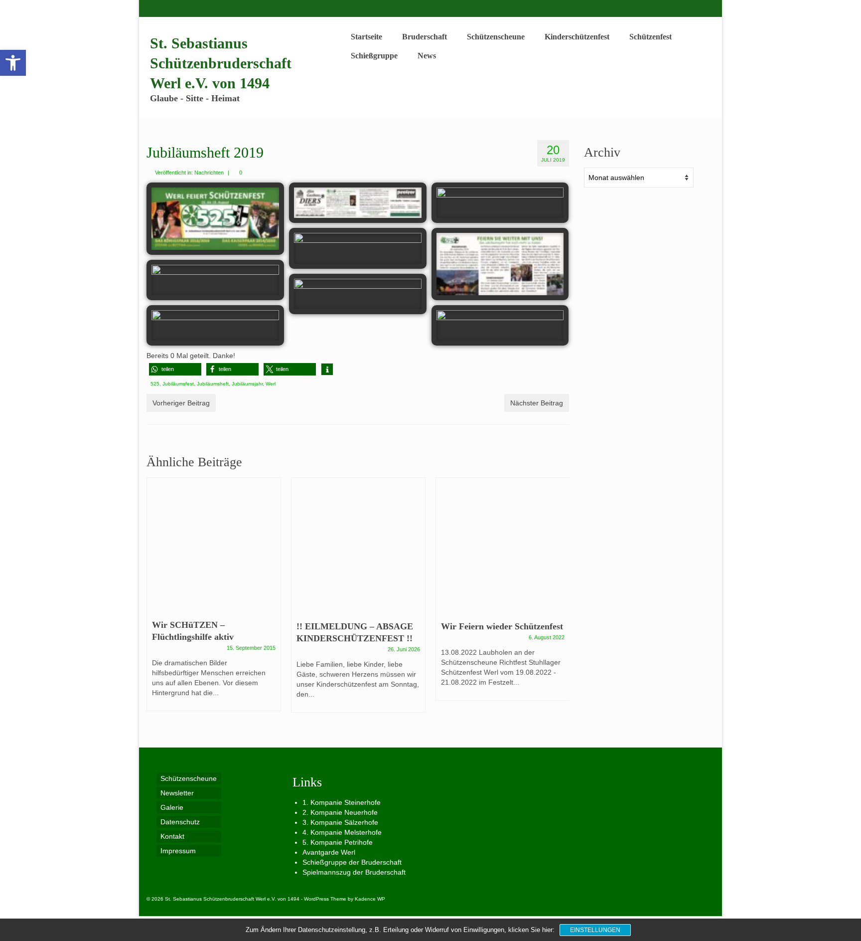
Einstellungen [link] (595, 930)
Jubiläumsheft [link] (213, 383)
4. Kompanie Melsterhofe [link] (342, 832)
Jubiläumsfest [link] (178, 383)
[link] (13, 63)
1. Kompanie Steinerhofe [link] (341, 802)
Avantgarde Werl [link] (328, 852)
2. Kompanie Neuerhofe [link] (340, 812)
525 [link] (154, 383)
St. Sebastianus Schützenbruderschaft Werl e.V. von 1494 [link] (220, 63)
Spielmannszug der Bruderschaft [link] (354, 872)
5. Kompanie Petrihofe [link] (337, 842)
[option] (214, 599)
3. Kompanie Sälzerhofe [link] (340, 822)
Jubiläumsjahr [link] (247, 383)
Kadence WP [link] (370, 899)
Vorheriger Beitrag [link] (181, 403)
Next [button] (560, 600)
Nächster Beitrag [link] (536, 403)
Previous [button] (155, 600)
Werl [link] (271, 383)
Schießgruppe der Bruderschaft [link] (352, 862)
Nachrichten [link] (209, 173)
